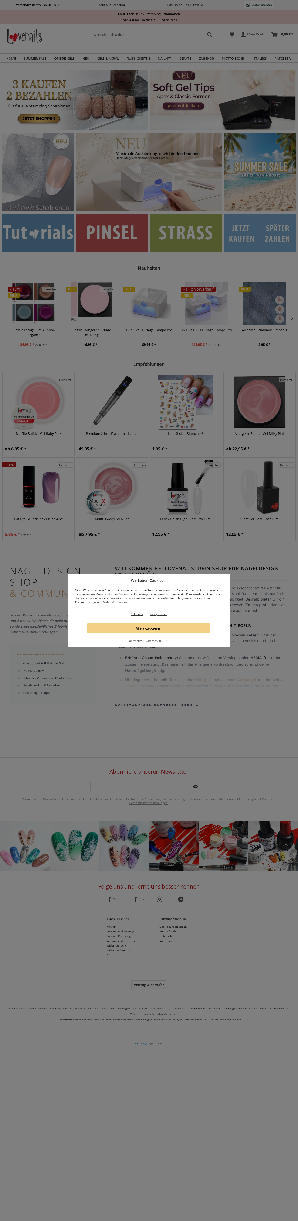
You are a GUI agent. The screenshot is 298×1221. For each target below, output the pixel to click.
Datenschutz (153, 641)
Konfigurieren (158, 614)
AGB (167, 641)
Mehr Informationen (116, 602)
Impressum (135, 641)
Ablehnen (137, 614)
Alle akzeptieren (148, 628)
